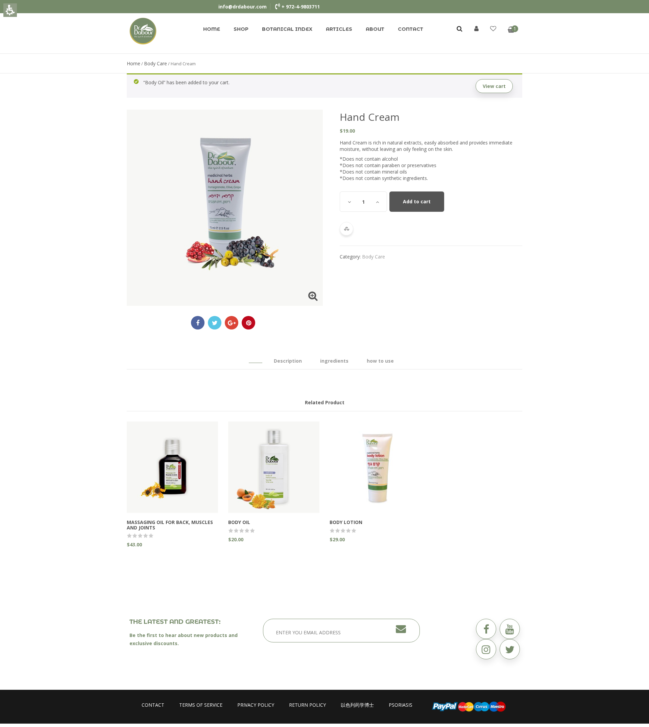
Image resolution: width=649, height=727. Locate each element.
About (375, 29)
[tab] (255, 358)
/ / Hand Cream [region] (161, 63)
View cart (494, 86)
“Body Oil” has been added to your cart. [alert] (324, 84)
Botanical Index (287, 29)
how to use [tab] (380, 361)
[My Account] (476, 28)
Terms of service (200, 705)
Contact (410, 29)
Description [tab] (288, 361)
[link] (143, 30)
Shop (241, 29)
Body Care (155, 63)
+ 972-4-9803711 (301, 6)
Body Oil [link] (239, 522)
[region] (324, 63)
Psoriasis (400, 705)
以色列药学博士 (357, 705)
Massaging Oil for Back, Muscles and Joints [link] (170, 524)
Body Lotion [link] (346, 522)
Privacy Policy (255, 705)
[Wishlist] (493, 28)
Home (211, 29)
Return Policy (307, 705)
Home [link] (133, 63)
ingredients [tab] (334, 361)
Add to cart (417, 201)
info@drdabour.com (242, 6)
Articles (339, 29)
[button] (510, 649)
